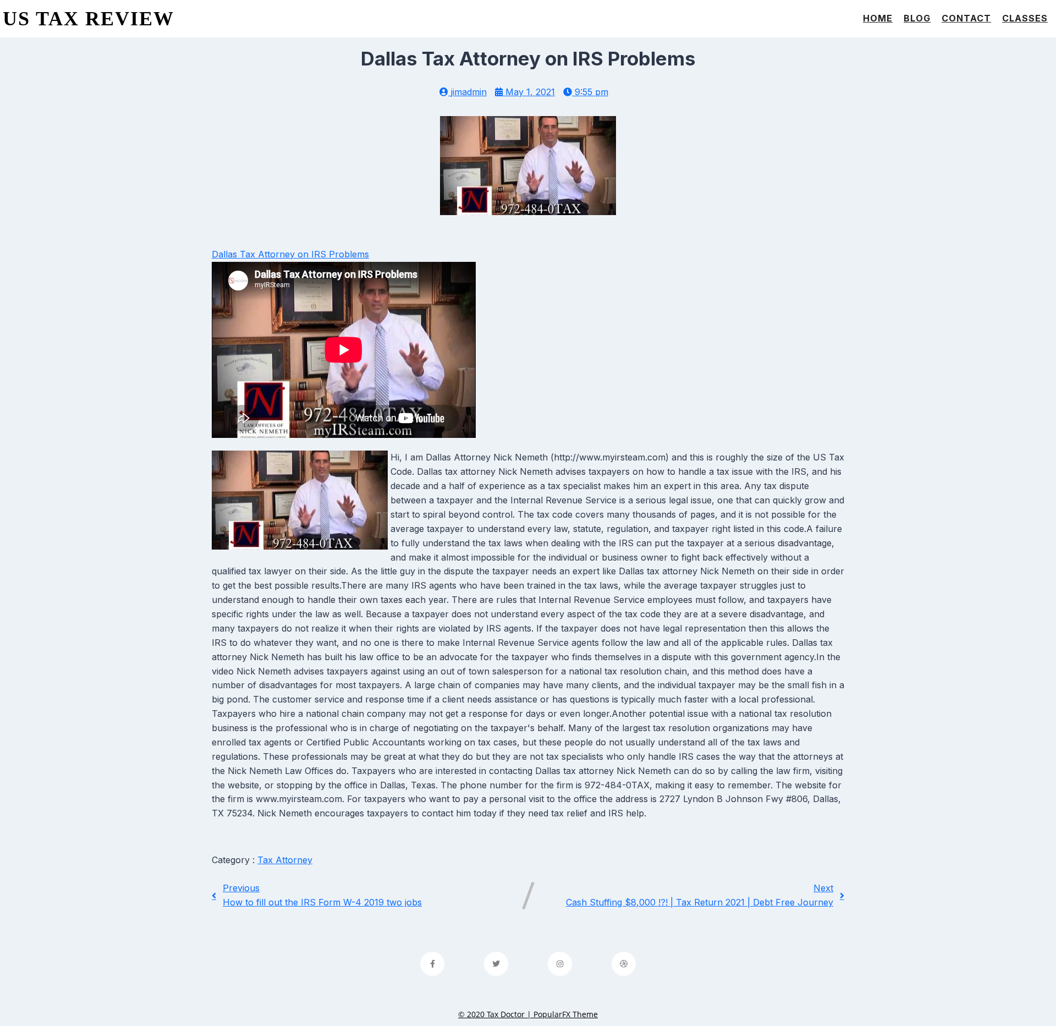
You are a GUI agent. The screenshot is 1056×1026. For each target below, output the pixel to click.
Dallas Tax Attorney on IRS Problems (290, 254)
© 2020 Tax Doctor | (496, 1014)
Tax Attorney (284, 859)
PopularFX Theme (566, 1014)
